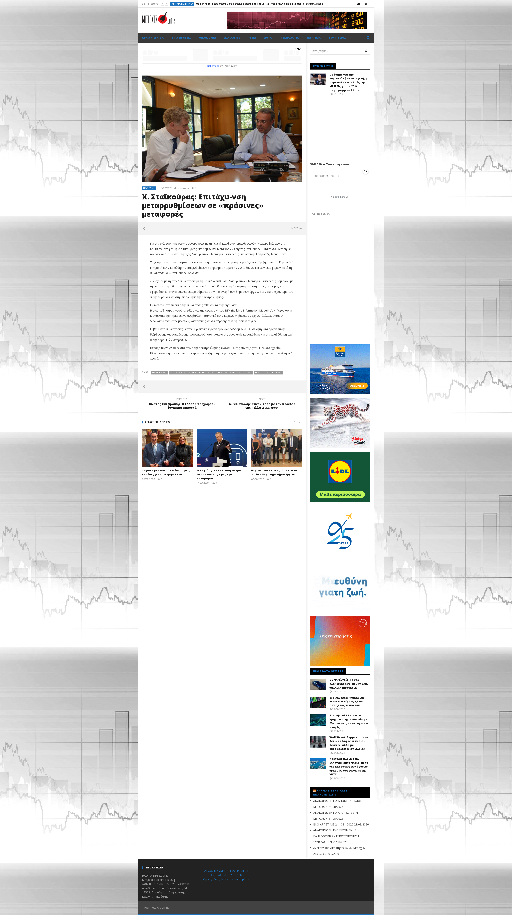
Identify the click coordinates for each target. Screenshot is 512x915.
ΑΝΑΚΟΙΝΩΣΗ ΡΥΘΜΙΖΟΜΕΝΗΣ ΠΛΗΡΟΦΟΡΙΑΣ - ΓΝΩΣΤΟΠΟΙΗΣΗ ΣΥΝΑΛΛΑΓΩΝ (336, 836)
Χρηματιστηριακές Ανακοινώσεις (330, 792)
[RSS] (366, 3)
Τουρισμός (337, 37)
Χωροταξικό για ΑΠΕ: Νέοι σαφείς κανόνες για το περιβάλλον (166, 472)
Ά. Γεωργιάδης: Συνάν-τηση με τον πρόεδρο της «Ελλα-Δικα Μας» (262, 404)
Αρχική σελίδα (153, 37)
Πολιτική (149, 188)
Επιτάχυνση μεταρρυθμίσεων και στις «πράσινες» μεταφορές (211, 372)
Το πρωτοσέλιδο (183, 3)
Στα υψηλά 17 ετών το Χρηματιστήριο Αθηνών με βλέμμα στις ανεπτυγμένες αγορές (349, 721)
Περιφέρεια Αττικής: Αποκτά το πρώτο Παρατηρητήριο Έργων (274, 472)
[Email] (359, 3)
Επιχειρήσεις (181, 37)
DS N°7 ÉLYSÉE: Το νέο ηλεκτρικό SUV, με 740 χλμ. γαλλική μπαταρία (348, 683)
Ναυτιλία (314, 37)
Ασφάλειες (232, 37)
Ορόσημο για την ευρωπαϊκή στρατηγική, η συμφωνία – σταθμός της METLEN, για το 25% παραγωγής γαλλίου (348, 82)
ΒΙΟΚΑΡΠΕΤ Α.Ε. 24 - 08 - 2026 (333, 824)
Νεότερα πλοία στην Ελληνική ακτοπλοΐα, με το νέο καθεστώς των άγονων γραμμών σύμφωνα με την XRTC (268, 3)
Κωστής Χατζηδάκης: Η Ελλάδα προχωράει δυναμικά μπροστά (182, 404)
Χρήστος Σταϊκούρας (268, 372)
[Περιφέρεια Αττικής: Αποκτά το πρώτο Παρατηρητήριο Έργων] (276, 448)
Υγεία (252, 37)
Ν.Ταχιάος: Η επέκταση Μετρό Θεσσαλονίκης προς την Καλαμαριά (219, 474)
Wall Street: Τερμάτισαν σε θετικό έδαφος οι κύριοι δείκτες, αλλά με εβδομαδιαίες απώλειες (348, 743)
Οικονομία (207, 37)
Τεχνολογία (289, 37)
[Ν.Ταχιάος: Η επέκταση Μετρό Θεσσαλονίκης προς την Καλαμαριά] (222, 448)
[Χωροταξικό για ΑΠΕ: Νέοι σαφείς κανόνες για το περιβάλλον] (167, 448)
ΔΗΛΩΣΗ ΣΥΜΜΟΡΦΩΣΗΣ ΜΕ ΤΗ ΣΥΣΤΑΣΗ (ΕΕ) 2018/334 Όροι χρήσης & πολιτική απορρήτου (226, 875)
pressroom (183, 188)
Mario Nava (159, 372)
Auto (268, 37)
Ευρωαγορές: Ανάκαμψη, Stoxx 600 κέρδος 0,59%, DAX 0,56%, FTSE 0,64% (347, 701)
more (295, 228)
